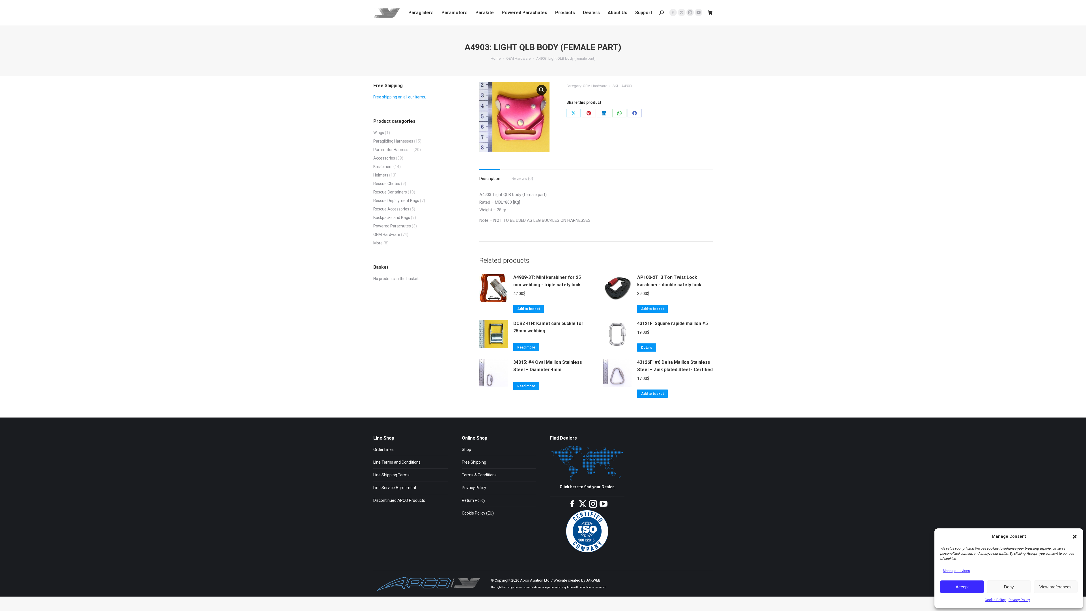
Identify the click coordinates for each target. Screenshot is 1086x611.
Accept (962, 586)
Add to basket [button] (528, 309)
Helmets (380, 175)
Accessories (384, 158)
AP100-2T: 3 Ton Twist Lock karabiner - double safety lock (669, 281)
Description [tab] (489, 178)
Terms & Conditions (479, 475)
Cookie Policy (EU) (478, 513)
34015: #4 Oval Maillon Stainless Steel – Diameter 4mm (547, 366)
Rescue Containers (390, 192)
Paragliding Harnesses (393, 141)
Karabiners (383, 166)
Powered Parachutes (392, 226)
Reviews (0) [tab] (522, 178)
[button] (1075, 536)
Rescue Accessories (391, 209)
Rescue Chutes (386, 183)
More (378, 243)
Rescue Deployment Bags (396, 200)
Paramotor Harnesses (393, 149)
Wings (378, 132)
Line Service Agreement (394, 487)
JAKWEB (593, 580)
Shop (466, 449)
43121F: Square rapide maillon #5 (672, 323)
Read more (526, 347)
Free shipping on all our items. (399, 97)
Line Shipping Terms (391, 475)
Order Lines (383, 449)
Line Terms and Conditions (397, 462)
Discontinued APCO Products (399, 500)
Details (646, 348)
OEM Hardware (595, 86)
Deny (1009, 586)
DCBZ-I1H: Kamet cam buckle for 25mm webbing (548, 327)
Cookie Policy (995, 600)
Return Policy (473, 500)
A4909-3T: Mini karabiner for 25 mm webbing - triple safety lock (547, 281)
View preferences (1055, 586)
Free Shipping (474, 462)
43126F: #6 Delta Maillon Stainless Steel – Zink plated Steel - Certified (675, 366)
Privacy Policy (1019, 600)
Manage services (956, 571)
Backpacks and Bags (391, 217)
